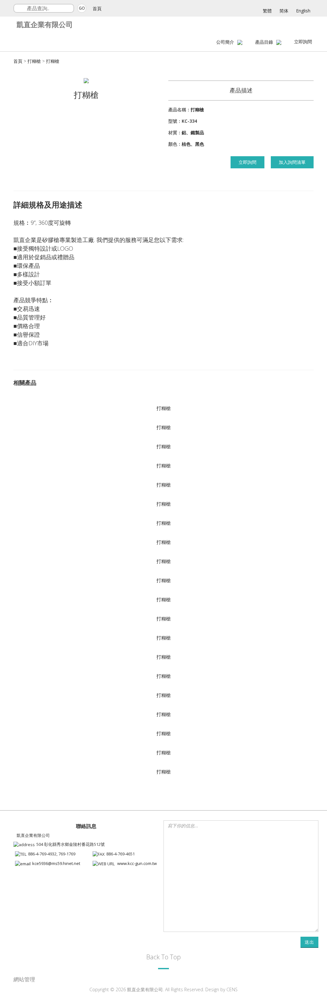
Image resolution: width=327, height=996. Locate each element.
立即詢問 (303, 42)
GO (82, 8)
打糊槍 (34, 61)
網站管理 (24, 979)
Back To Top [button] (163, 957)
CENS (232, 989)
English (303, 11)
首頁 (97, 8)
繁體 (267, 11)
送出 (309, 942)
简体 (283, 11)
